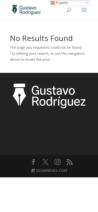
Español (61, 3)
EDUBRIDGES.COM (51, 170)
